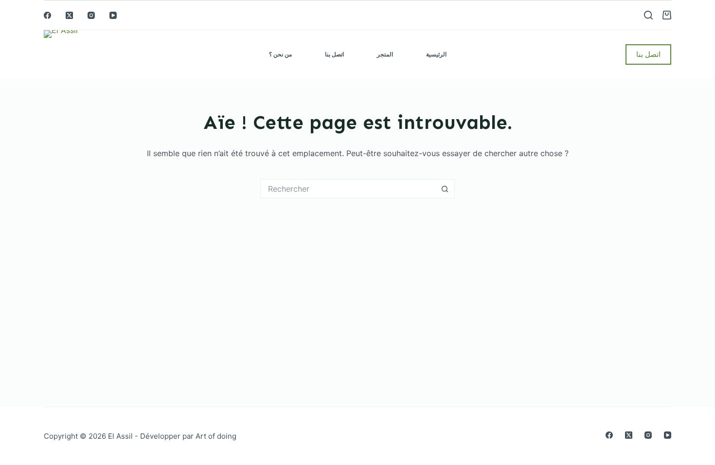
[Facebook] (47, 15)
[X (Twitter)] (69, 15)
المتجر (385, 54)
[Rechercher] (648, 15)
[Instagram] (91, 15)
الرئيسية (436, 54)
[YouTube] (113, 15)
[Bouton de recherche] (445, 188)
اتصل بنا (334, 54)
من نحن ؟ (280, 54)
